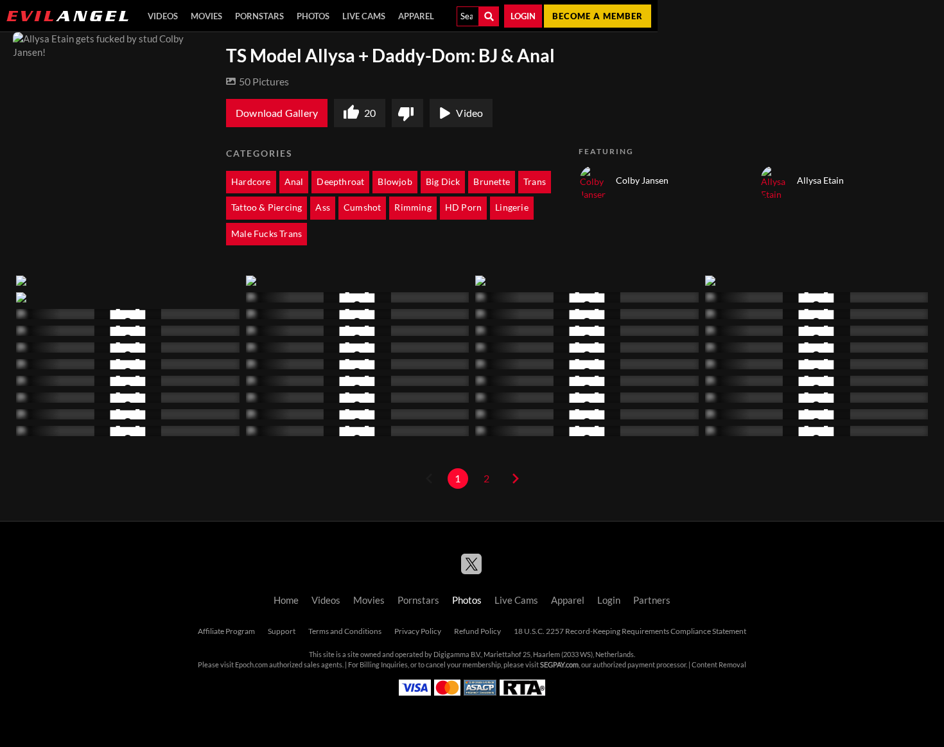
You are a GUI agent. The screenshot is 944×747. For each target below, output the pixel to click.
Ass (322, 207)
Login (523, 16)
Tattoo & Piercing (266, 207)
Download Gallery (277, 113)
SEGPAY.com (559, 665)
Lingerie (512, 207)
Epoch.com (251, 665)
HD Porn (463, 207)
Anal (294, 182)
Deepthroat (340, 182)
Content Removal (719, 665)
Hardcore (251, 182)
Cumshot (362, 207)
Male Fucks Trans (266, 234)
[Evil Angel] (67, 16)
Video (469, 113)
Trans (534, 182)
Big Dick (443, 182)
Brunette (491, 182)
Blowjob (395, 182)
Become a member (597, 16)
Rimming (412, 207)
